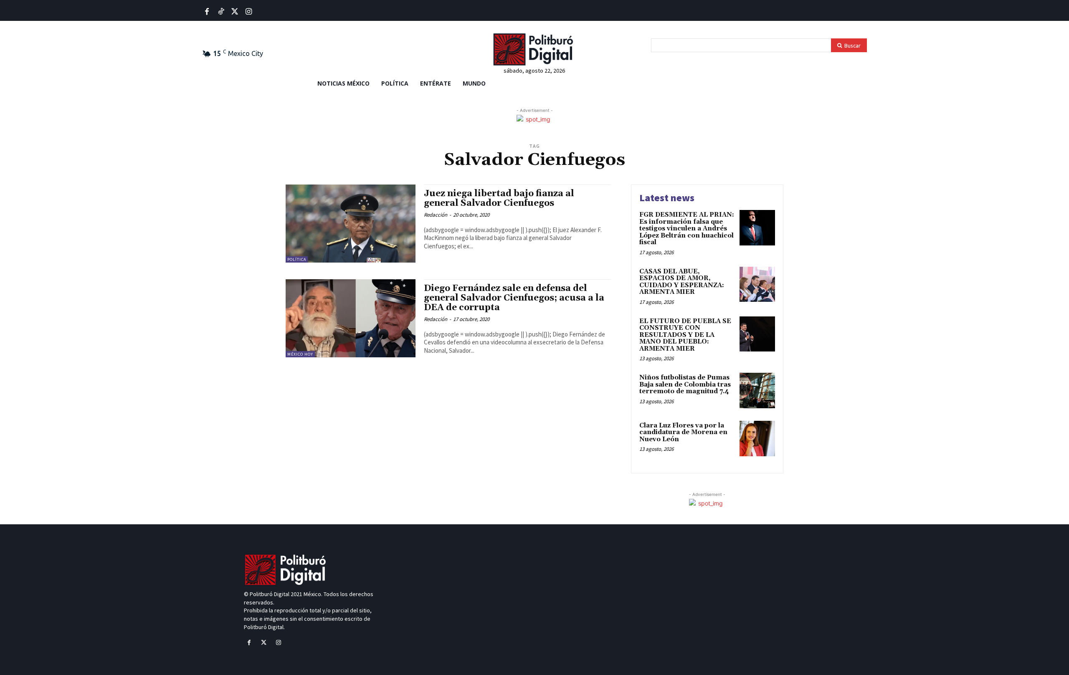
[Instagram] (278, 642)
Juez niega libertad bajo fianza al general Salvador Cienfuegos (499, 198)
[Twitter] (235, 12)
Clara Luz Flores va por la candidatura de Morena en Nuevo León (683, 432)
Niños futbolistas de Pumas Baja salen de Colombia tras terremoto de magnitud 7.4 (685, 384)
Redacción (435, 214)
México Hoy (300, 354)
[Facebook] (207, 12)
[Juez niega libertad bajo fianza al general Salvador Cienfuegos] (350, 224)
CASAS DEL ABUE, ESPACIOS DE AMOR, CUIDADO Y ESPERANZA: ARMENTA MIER (681, 282)
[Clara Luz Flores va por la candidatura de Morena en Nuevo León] (757, 438)
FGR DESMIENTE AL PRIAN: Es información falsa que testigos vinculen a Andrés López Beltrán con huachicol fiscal (686, 228)
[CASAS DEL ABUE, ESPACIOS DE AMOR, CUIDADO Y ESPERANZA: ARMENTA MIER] (757, 284)
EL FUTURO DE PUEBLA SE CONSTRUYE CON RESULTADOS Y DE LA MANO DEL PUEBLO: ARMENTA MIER (685, 335)
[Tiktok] (220, 12)
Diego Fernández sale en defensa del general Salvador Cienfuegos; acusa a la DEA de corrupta (514, 298)
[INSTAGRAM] (248, 12)
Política (296, 259)
